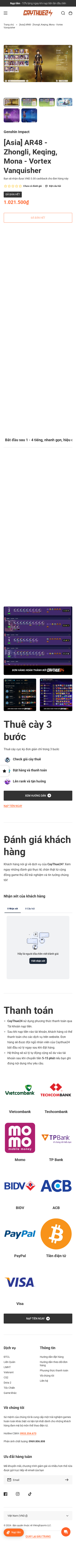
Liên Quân (9, 1362)
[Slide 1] (4, 293)
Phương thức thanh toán (54, 1370)
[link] (20, 695)
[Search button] (63, 13)
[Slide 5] (17, 293)
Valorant (9, 1372)
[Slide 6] (21, 293)
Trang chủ (9, 24)
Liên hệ (44, 1380)
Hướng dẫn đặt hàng (52, 1356)
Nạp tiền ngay (13, 805)
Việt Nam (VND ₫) (18, 1515)
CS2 (6, 1377)
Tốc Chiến (9, 1387)
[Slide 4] (14, 293)
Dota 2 (7, 1382)
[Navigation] (5, 13)
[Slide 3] (11, 293)
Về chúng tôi (47, 1375)
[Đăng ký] (67, 1479)
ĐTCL (7, 1356)
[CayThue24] (38, 13)
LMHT (7, 1367)
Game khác (10, 1392)
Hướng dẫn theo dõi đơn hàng (54, 1364)
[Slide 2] (7, 293)
